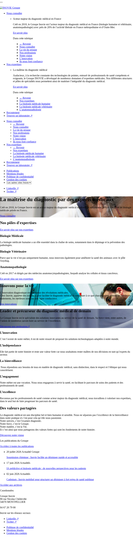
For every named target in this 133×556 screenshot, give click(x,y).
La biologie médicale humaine (34, 103)
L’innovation (26, 58)
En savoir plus (20, 32)
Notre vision (25, 55)
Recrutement (12, 112)
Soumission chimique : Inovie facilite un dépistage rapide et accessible (42, 457)
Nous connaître (14, 13)
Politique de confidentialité (20, 176)
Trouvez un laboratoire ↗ (19, 115)
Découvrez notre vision (12, 435)
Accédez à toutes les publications (17, 446)
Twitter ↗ (11, 191)
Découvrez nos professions (15, 326)
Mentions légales (15, 173)
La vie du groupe (28, 49)
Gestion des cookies (16, 179)
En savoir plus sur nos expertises (16, 229)
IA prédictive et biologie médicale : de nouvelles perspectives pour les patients (46, 468)
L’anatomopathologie (30, 109)
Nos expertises (13, 64)
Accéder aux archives (11, 485)
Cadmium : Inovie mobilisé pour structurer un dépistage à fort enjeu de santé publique (50, 479)
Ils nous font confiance (31, 61)
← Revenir (25, 43)
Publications (12, 170)
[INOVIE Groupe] (10, 7)
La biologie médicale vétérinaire (35, 106)
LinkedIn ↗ (12, 188)
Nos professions (27, 52)
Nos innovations (8, 304)
